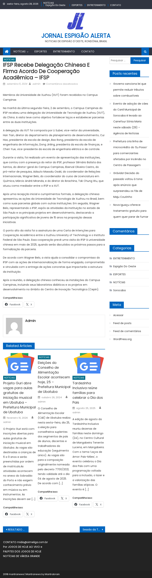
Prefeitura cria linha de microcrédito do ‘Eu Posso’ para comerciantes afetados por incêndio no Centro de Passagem (130, 153)
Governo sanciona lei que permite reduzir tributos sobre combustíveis (129, 90)
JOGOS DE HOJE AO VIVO (24, 547)
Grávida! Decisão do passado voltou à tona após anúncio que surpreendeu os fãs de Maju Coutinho (127, 185)
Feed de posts (122, 323)
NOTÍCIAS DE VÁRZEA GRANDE (21, 556)
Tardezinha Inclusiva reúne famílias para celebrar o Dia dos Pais (87, 393)
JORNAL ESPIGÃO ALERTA (76, 35)
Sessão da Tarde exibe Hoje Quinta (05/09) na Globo (94, 529)
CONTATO (115, 5)
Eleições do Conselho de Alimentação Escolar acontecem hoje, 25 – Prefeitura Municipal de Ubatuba (54, 377)
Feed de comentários (127, 331)
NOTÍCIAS (48, 2)
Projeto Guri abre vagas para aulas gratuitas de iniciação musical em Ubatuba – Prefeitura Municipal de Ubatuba (19, 397)
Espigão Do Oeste (55, 5)
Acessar (118, 315)
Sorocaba (119, 290)
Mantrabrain (52, 574)
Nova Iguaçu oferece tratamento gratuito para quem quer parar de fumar (130, 211)
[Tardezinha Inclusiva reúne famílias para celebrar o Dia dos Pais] (88, 363)
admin (36, 84)
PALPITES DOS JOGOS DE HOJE (22, 551)
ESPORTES (77, 5)
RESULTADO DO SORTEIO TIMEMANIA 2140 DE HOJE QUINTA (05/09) (18, 529)
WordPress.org (122, 339)
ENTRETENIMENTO (96, 5)
